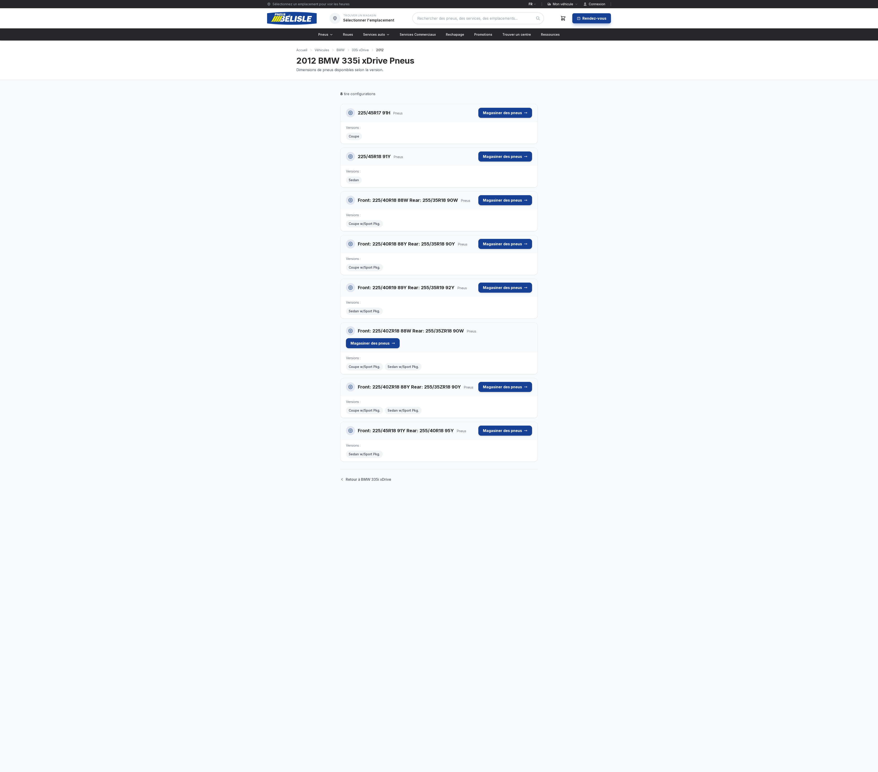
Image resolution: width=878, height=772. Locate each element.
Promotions (483, 34)
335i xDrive (360, 50)
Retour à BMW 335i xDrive (368, 479)
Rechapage (455, 34)
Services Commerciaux (418, 34)
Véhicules (322, 50)
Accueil (301, 50)
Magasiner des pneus (502, 113)
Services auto (374, 34)
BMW (341, 50)
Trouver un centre (516, 34)
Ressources (550, 34)
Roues (348, 34)
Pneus (323, 34)
